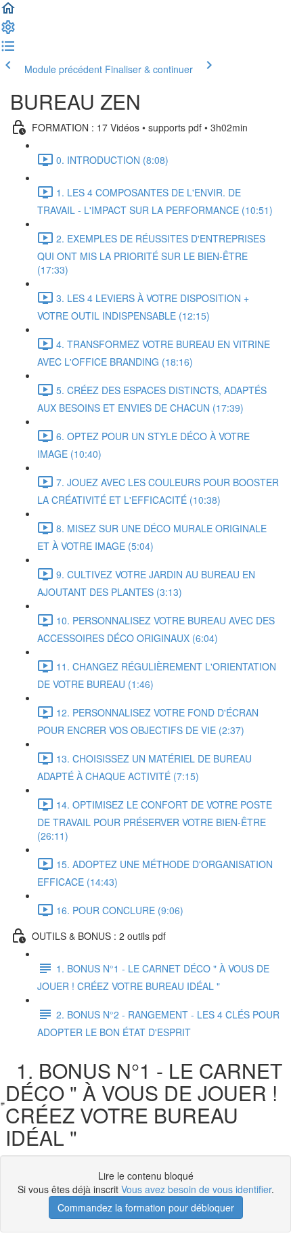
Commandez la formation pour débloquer (146, 1207)
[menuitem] (8, 31)
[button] (8, 12)
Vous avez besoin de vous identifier (196, 1189)
